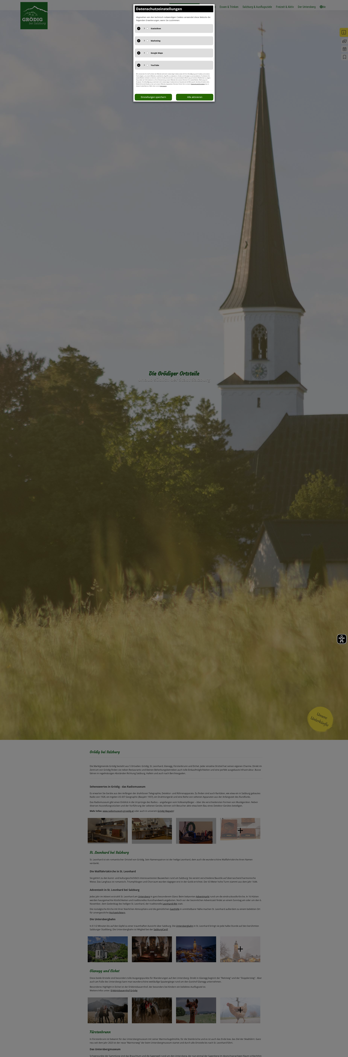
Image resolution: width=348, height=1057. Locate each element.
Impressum (163, 86)
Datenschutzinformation (198, 84)
